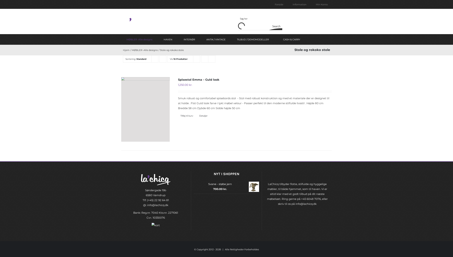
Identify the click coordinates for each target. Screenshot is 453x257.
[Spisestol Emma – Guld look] (145, 109)
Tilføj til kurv (186, 115)
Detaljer (203, 115)
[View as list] (211, 59)
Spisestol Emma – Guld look (198, 79)
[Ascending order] (162, 59)
